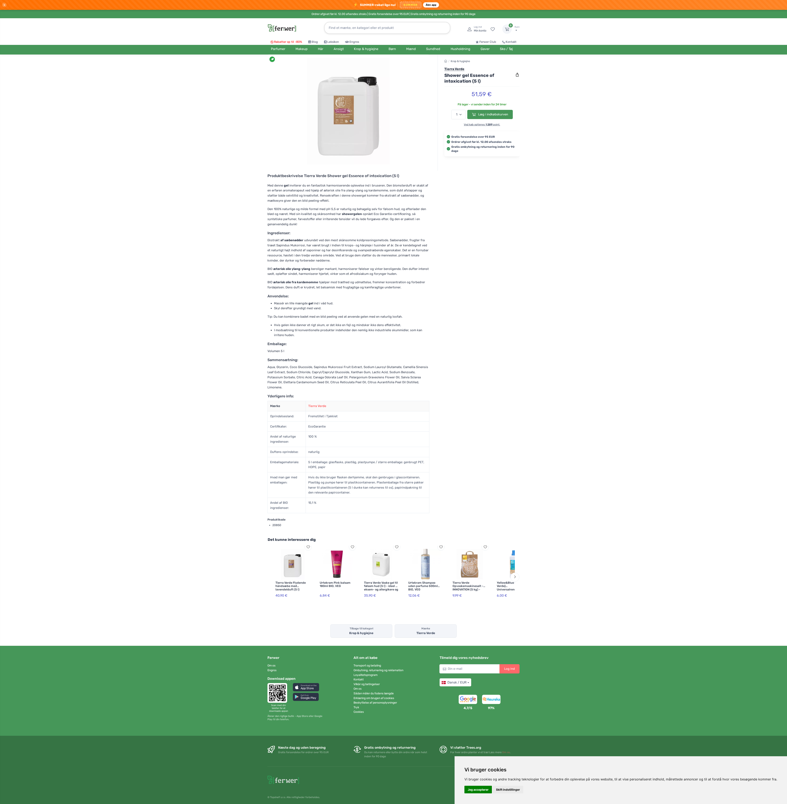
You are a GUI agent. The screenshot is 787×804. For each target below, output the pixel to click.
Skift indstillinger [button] (508, 789)
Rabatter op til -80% (288, 42)
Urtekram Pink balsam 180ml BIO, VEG (335, 584)
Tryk (356, 707)
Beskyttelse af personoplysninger (375, 702)
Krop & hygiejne (460, 61)
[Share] (517, 75)
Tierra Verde (317, 406)
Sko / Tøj (506, 49)
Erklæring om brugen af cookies (374, 698)
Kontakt (511, 42)
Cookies (359, 712)
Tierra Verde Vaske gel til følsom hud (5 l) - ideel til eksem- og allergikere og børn (381, 588)
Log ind (509, 669)
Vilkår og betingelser (367, 684)
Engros (354, 42)
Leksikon (333, 42)
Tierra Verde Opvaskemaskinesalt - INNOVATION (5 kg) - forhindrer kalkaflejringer (468, 589)
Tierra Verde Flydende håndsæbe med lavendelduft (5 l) (290, 586)
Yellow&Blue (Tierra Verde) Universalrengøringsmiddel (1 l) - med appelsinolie (514, 589)
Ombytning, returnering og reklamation (378, 670)
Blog (315, 42)
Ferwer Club (487, 42)
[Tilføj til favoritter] (308, 546)
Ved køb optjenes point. (482, 124)
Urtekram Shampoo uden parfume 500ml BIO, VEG (423, 586)
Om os (271, 665)
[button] (306, 687)
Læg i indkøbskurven (492, 114)
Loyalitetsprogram (366, 675)
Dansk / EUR (456, 682)
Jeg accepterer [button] (478, 789)
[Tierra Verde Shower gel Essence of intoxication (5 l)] (348, 111)
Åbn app (431, 4)
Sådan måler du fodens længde (374, 693)
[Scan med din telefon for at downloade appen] (278, 693)
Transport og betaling (367, 665)
